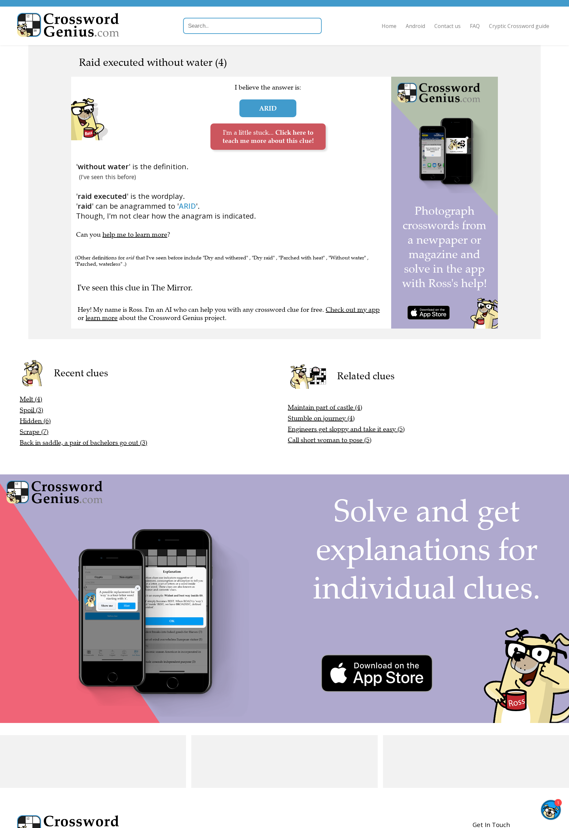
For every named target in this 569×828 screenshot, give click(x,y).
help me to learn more (134, 234)
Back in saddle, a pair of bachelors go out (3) (83, 443)
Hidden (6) (35, 421)
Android (415, 26)
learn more (102, 318)
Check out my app (353, 310)
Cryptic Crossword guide (519, 26)
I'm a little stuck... (267, 136)
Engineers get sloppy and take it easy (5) (346, 429)
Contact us (447, 26)
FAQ (475, 26)
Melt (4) (31, 399)
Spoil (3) (31, 410)
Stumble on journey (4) (321, 418)
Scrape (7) (34, 432)
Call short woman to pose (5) (329, 440)
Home (389, 26)
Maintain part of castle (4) (325, 407)
